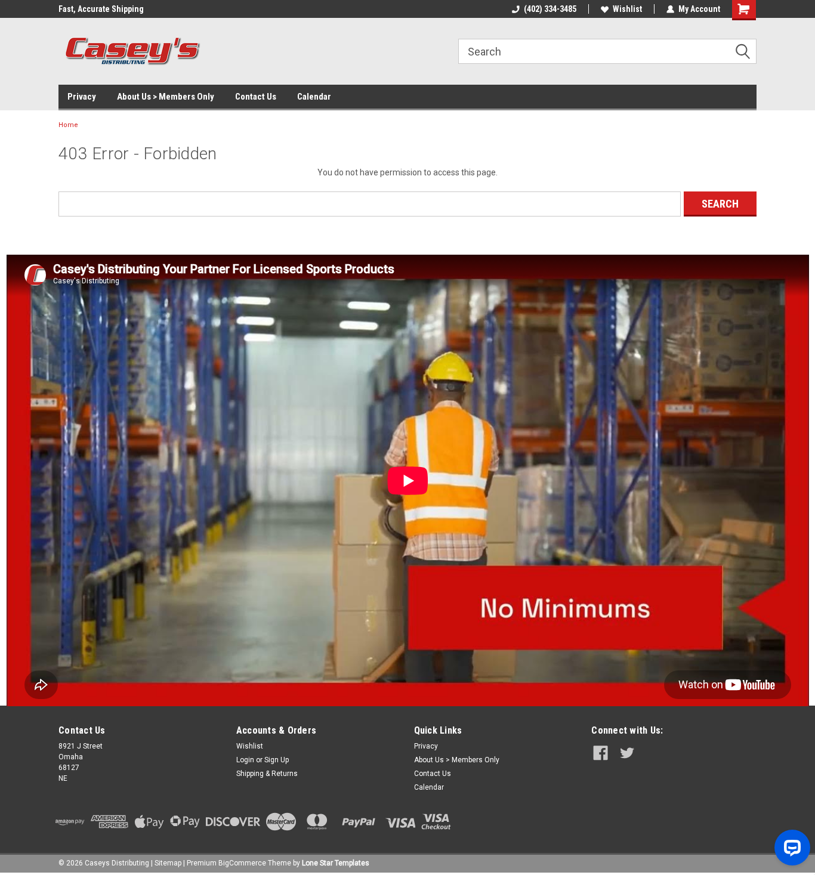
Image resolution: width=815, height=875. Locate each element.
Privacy (81, 96)
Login (245, 760)
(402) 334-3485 (550, 9)
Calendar (314, 96)
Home (68, 125)
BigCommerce (242, 863)
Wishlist (627, 9)
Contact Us (255, 96)
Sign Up (276, 760)
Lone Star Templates (335, 863)
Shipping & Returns (267, 773)
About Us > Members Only (165, 96)
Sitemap (168, 863)
